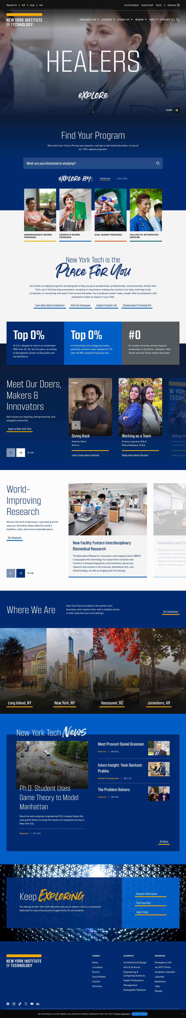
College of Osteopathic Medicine (144, 236)
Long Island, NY (19, 702)
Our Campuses (170, 611)
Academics (107, 19)
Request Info (12, 5)
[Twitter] (26, 1004)
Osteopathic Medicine (135, 989)
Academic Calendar (165, 971)
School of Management (108, 778)
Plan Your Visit (143, 903)
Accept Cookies (140, 1014)
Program (105, 178)
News (95, 962)
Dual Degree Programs (108, 234)
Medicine (139, 19)
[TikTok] (20, 1004)
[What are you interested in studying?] (93, 163)
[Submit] (157, 163)
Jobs (157, 986)
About (152, 19)
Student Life (124, 19)
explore (93, 95)
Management (130, 985)
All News (164, 841)
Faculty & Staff (147, 5)
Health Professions (134, 980)
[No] (182, 1014)
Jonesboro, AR (158, 702)
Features (102, 751)
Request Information (146, 893)
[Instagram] (14, 1004)
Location (122, 178)
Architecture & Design (135, 962)
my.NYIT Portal (162, 967)
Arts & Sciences (132, 967)
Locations (97, 967)
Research (165, 19)
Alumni (159, 5)
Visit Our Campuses (80, 305)
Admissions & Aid (88, 19)
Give (41, 5)
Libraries (159, 976)
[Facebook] (8, 1004)
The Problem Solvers (114, 789)
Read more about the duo (135, 455)
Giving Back (81, 435)
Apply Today (142, 912)
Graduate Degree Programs (69, 236)
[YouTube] (32, 1004)
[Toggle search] (177, 19)
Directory (97, 986)
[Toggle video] (176, 110)
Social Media (99, 976)
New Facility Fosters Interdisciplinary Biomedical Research (102, 545)
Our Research (14, 537)
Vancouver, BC (112, 702)
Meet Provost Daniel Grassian (121, 743)
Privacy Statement (122, 1014)
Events (96, 971)
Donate (158, 990)
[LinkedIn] (37, 1004)
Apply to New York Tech (19, 428)
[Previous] (11, 452)
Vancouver (171, 5)
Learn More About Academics (50, 305)
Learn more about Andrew (85, 455)
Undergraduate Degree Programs (38, 236)
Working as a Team (136, 435)
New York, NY (64, 702)
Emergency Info (163, 962)
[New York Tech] (24, 19)
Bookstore (160, 981)
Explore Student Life (106, 305)
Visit (23, 5)
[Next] (20, 452)
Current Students (131, 5)
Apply (32, 5)
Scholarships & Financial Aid (137, 305)
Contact (96, 981)
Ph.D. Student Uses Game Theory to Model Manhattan (49, 797)
